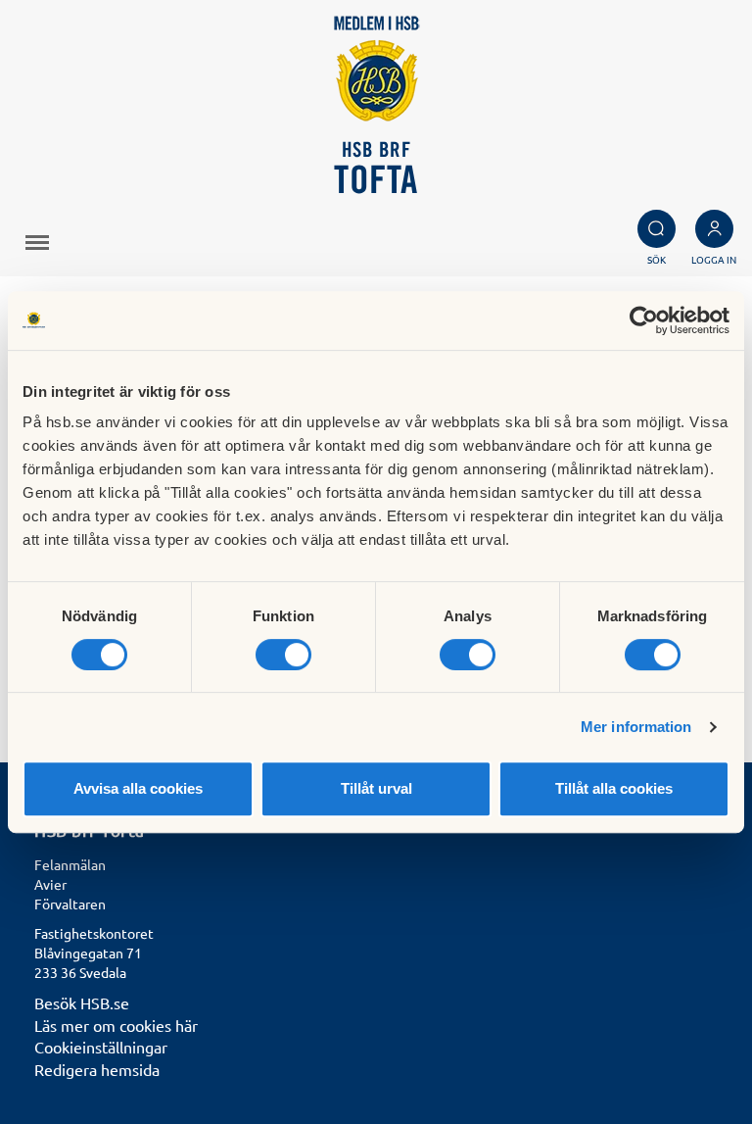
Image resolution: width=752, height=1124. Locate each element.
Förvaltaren (70, 903)
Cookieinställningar (100, 1046)
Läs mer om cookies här (116, 1025)
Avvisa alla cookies (138, 788)
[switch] (283, 654)
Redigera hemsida (97, 1069)
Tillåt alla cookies (614, 788)
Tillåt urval (376, 788)
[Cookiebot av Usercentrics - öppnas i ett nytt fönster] (643, 320)
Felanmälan (70, 864)
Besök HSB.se (81, 1002)
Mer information (636, 726)
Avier (50, 884)
